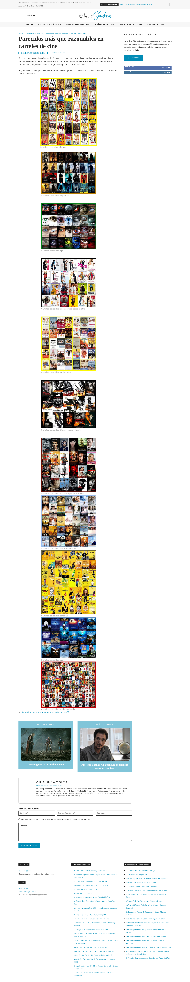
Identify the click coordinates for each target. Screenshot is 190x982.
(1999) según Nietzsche (90, 870)
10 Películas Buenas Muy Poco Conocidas (141, 886)
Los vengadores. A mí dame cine (46, 764)
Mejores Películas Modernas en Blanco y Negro (144, 901)
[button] (169, 15)
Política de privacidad (27, 891)
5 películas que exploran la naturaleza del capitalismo (146, 890)
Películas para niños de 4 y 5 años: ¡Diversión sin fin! (146, 936)
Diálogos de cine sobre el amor (85, 893)
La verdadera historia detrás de (92, 897)
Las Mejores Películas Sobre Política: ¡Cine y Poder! (145, 918)
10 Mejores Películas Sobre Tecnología (140, 870)
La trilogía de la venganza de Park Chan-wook (91, 929)
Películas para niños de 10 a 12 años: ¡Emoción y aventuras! (148, 947)
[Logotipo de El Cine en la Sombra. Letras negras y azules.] (95, 15)
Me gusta (166, 68)
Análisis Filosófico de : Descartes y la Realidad (93, 918)
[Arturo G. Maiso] (28, 790)
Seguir (167, 72)
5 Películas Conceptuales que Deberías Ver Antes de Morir (148, 958)
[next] (168, 4)
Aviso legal (23, 888)
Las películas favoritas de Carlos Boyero (141, 882)
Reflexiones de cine (35, 34)
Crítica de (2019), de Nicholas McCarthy (93, 955)
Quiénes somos (25, 870)
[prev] (164, 4)
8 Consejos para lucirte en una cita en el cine (90, 881)
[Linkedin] (37, 799)
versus (91, 885)
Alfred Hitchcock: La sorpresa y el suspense (90, 947)
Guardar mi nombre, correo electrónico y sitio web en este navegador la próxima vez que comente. (55, 819)
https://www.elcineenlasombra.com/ (48, 786)
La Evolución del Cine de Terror (85, 889)
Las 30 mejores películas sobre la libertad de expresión (147, 878)
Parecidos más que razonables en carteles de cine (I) (45, 712)
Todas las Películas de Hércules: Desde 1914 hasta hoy (94, 951)
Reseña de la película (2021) (90, 915)
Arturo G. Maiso (58, 53)
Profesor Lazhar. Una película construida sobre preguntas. (104, 766)
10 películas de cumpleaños (136, 874)
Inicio (20, 34)
